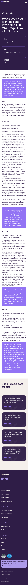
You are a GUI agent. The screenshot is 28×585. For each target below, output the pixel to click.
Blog (2, 545)
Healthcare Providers (6, 510)
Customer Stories (5, 526)
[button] (26, 2)
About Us (3, 538)
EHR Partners (4, 517)
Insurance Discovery (6, 494)
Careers (3, 542)
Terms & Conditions (5, 581)
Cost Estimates (5, 497)
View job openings (6, 565)
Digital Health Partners (6, 513)
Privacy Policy (4, 578)
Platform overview (5, 490)
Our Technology (5, 529)
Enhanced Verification (6, 501)
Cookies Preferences (5, 574)
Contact (3, 549)
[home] (6, 2)
